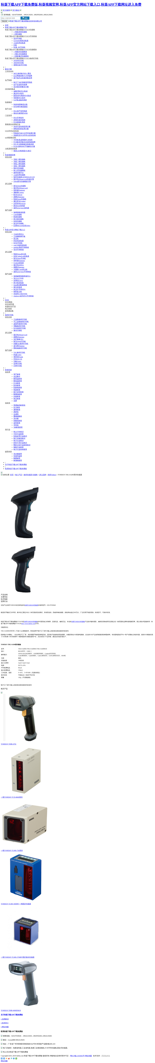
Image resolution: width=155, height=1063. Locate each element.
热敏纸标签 (17, 421)
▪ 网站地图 (5, 1027)
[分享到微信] (16, 1058)
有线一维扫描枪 (19, 166)
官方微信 (16, 10)
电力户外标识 (18, 432)
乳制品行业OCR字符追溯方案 (24, 133)
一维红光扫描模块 (20, 54)
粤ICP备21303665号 (77, 1056)
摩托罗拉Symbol (19, 201)
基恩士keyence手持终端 (22, 272)
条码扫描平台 (18, 172)
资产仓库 (8, 109)
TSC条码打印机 (19, 352)
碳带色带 (8, 451)
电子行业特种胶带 (20, 449)
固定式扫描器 (18, 168)
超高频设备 (9, 311)
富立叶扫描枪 (18, 223)
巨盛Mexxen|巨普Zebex (21, 226)
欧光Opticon (17, 195)
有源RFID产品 (10, 306)
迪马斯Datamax (19, 346)
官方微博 (6, 10)
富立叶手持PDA (19, 289)
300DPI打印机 (18, 63)
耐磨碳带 (16, 458)
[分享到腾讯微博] (11, 1058)
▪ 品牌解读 (5, 1019)
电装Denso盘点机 (19, 254)
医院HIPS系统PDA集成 (22, 95)
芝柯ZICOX (17, 359)
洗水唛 (16, 418)
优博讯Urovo (18, 280)
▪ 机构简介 (5, 1023)
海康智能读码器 (19, 212)
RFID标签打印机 (19, 328)
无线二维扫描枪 (19, 159)
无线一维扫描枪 (19, 161)
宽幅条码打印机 (19, 326)
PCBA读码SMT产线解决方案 (24, 146)
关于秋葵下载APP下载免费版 (16, 464)
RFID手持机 (17, 243)
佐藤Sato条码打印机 (20, 344)
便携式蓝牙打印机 (20, 65)
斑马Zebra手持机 (19, 258)
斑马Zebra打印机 (19, 341)
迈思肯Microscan (19, 203)
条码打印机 (9, 315)
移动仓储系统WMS (20, 113)
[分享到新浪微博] (9, 1058)
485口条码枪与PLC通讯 (22, 73)
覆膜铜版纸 (17, 416)
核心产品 (18, 475)
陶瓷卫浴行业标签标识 (21, 445)
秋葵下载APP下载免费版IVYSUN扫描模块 (21, 49)
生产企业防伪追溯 (20, 84)
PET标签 (16, 407)
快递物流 (8, 102)
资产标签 (16, 374)
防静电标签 (17, 387)
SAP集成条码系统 (20, 100)
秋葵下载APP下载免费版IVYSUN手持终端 (21, 36)
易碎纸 (16, 412)
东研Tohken (52, 475)
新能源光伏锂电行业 (12, 124)
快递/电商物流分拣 (20, 104)
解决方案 (8, 69)
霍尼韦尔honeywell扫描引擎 (23, 179)
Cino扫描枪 (17, 214)
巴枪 (15, 45)
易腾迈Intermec (18, 197)
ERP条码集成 (10, 89)
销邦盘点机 (17, 291)
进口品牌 (8, 184)
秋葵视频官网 (10, 155)
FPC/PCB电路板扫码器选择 (23, 144)
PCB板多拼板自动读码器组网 (24, 142)
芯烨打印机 (17, 366)
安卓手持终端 (18, 249)
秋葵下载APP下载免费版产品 (16, 27)
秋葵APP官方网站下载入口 (15, 230)
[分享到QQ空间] (6, 1058)
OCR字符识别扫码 (12, 131)
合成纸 (16, 414)
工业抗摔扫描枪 (19, 175)
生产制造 (8, 80)
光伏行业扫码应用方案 (21, 126)
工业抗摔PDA (18, 234)
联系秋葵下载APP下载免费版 (16, 469)
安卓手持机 (17, 38)
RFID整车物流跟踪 (20, 107)
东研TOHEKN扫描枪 (30, 621)
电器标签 (16, 390)
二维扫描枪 (17, 34)
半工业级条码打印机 (21, 321)
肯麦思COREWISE (20, 294)
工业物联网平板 (19, 236)
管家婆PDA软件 (19, 98)
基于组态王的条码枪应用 (22, 78)
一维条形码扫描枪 (20, 32)
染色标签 (16, 423)
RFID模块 (8, 302)
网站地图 (88, 1056)
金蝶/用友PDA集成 (20, 91)
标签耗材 (8, 370)
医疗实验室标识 (19, 438)
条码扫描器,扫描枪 (31, 475)
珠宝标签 (16, 398)
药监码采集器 (18, 241)
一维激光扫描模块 (20, 52)
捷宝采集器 (17, 287)
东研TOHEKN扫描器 (31, 605)
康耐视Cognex (18, 192)
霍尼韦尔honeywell (20, 335)
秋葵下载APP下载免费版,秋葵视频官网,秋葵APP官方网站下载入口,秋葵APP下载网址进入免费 (71, 4)
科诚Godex (17, 355)
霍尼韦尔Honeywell (20, 188)
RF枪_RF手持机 (19, 47)
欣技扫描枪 (17, 221)
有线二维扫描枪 (19, 164)
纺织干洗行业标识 (20, 443)
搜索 (25, 18)
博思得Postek (18, 357)
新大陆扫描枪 (18, 219)
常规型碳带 (17, 456)
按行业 (7, 429)
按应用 (7, 372)
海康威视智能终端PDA (21, 276)
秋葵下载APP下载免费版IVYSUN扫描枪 (20, 30)
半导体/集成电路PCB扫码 (22, 140)
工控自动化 (9, 71)
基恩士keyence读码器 (21, 208)
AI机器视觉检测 (11, 148)
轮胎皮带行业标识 (20, 436)
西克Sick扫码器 (19, 206)
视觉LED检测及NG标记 (22, 151)
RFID (7, 300)
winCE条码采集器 (20, 245)
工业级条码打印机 (20, 319)
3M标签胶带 (18, 427)
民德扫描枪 (17, 217)
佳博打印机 (17, 363)
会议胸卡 (16, 376)
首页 (6, 25)
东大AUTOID (18, 278)
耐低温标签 (17, 381)
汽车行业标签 (18, 434)
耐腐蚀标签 (17, 394)
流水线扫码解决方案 (21, 87)
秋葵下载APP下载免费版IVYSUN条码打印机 (21, 58)
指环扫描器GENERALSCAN (24, 177)
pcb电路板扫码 (10, 137)
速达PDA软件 (18, 93)
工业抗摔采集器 (19, 43)
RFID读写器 (9, 304)
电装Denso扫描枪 (19, 199)
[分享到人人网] (14, 1058)
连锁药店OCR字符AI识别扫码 (24, 135)
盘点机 (16, 238)
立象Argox (17, 361)
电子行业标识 (18, 440)
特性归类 (8, 157)
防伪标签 (16, 385)
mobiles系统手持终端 (21, 247)
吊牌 (15, 401)
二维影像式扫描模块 (21, 56)
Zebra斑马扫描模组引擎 (22, 181)
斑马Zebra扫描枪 (19, 186)
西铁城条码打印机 (20, 348)
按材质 (7, 403)
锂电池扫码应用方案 (21, 129)
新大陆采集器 (18, 283)
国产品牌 (8, 210)
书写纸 (16, 425)
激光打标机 (17, 330)
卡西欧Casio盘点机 (20, 269)
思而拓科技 (106, 1056)
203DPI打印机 (18, 60)
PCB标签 (16, 383)
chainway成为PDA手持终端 (23, 296)
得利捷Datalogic (19, 190)
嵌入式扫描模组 (19, 170)
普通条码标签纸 (19, 405)
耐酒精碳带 (17, 460)
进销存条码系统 (19, 120)
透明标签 (16, 410)
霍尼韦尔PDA (18, 265)
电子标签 (8, 309)
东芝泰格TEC (18, 339)
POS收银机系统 (19, 122)
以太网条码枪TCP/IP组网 (22, 76)
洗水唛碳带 (17, 454)
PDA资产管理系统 (20, 111)
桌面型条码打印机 (20, 324)
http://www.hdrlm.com (28, 623)
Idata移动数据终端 (20, 285)
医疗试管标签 (18, 392)
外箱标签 (16, 396)
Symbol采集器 (18, 263)
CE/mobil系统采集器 (20, 41)
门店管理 (8, 115)
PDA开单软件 (18, 118)
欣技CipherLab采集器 (21, 256)
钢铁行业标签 (18, 447)
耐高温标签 (17, 379)
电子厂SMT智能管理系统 (22, 82)
